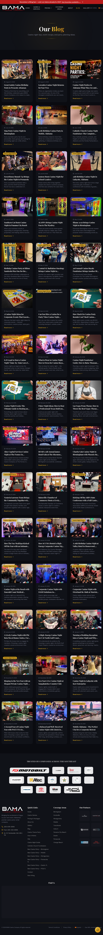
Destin (56, 836)
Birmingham (57, 812)
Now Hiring (93, 8)
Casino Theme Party (34, 832)
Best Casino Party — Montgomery (38, 856)
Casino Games (32, 815)
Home (28, 8)
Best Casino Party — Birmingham (38, 849)
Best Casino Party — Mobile (36, 853)
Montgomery (58, 818)
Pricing (47, 8)
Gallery (86, 8)
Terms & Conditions (54, 927)
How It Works (32, 836)
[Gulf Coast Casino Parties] (84, 842)
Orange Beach (58, 842)
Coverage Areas (59, 8)
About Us (30, 822)
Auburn (56, 829)
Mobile (56, 822)
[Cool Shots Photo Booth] (96, 830)
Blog (78, 8)
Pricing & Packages (34, 818)
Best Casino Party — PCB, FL (37, 869)
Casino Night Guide (34, 842)
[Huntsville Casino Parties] (96, 816)
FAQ (29, 839)
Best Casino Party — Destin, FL (37, 865)
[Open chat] (98, 930)
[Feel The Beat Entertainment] (96, 842)
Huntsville (57, 815)
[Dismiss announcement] (82, 2)
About (70, 8)
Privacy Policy (67, 927)
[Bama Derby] (84, 816)
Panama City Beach (60, 832)
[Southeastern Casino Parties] (84, 830)
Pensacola (57, 839)
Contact (30, 872)
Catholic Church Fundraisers (37, 846)
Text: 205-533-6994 (11, 830)
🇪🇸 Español (78, 927)
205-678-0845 (9, 827)
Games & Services (36, 8)
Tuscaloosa (57, 825)
